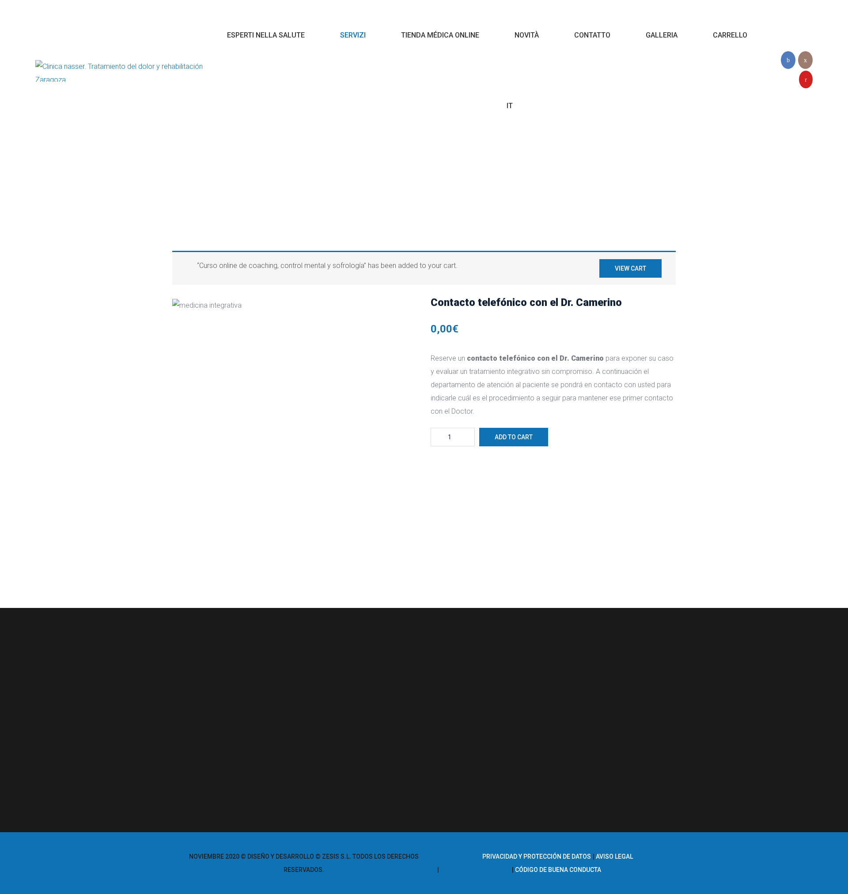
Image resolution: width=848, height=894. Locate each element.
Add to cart (514, 437)
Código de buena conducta (558, 869)
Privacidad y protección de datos (536, 856)
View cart (630, 268)
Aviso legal (614, 856)
